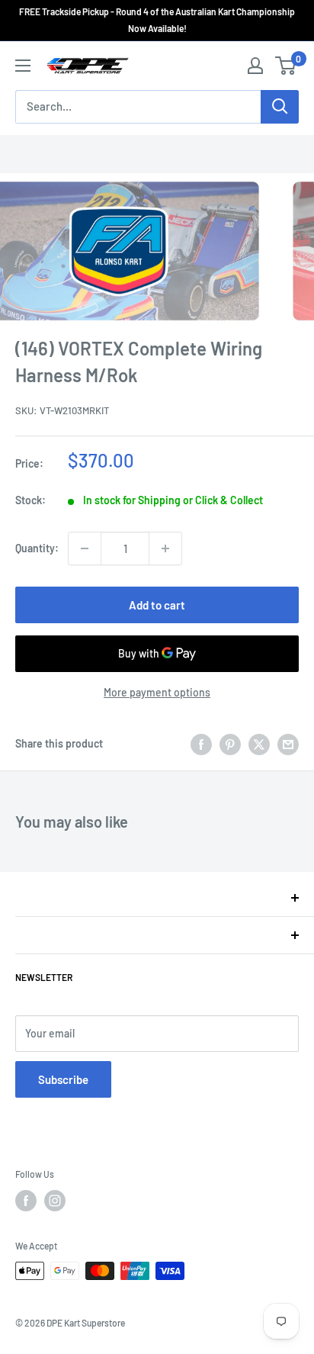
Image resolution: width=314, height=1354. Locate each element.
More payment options (157, 692)
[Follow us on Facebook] (26, 1200)
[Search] (280, 107)
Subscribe (63, 1079)
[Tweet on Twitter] (259, 743)
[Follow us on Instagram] (55, 1200)
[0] (286, 65)
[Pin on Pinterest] (230, 743)
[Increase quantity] (165, 548)
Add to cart (157, 605)
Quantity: (37, 548)
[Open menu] (22, 65)
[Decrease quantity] (85, 548)
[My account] (255, 65)
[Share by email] (288, 743)
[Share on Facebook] (201, 743)
